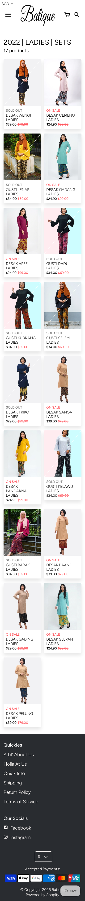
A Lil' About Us (19, 754)
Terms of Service (21, 801)
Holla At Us (15, 764)
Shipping (13, 783)
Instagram (20, 837)
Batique (58, 889)
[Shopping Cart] (67, 15)
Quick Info (14, 773)
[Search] (76, 15)
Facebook (20, 828)
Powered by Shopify (42, 895)
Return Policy (17, 792)
